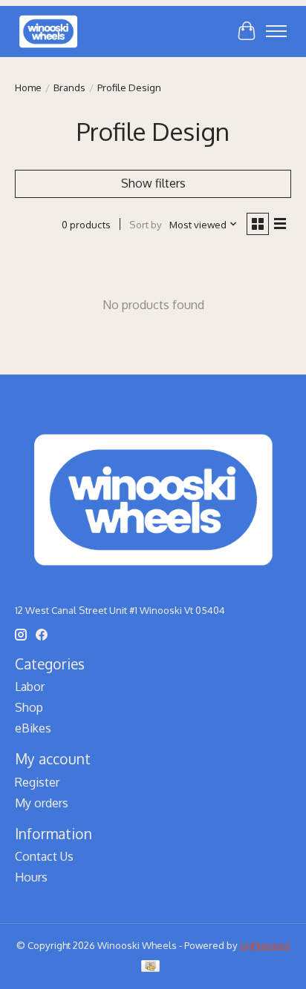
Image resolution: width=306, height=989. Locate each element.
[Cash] (150, 967)
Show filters (153, 183)
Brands (69, 87)
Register (37, 782)
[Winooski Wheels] (48, 31)
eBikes (33, 728)
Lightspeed (265, 945)
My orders (41, 803)
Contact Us (44, 856)
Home (28, 87)
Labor (30, 686)
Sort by (145, 224)
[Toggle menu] (276, 31)
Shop (29, 707)
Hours (31, 877)
